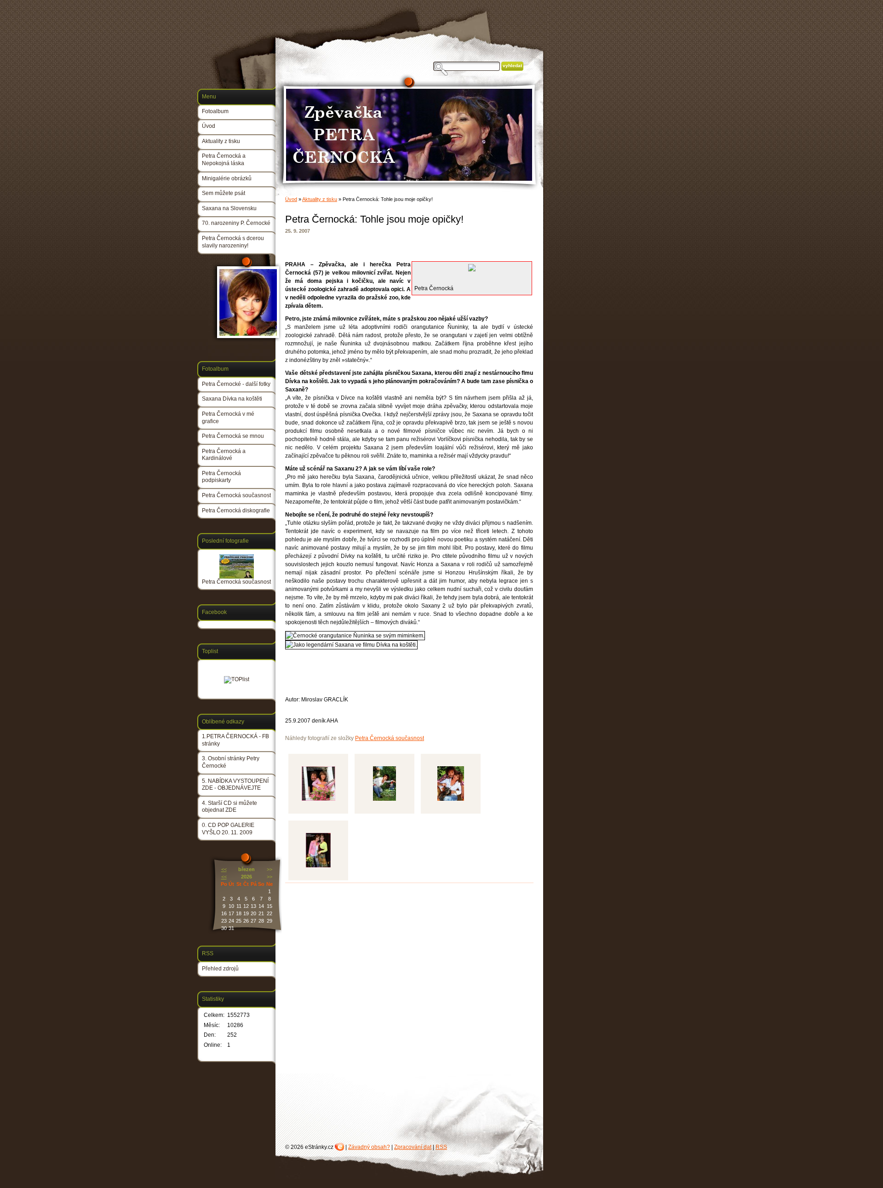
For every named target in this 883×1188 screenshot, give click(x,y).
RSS (441, 1147)
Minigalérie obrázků (227, 178)
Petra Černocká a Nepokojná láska (224, 159)
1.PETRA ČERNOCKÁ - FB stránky (235, 740)
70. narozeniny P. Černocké (236, 223)
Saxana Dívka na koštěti (232, 399)
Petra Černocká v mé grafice (228, 418)
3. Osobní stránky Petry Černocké (230, 762)
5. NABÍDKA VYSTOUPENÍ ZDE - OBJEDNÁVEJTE (235, 785)
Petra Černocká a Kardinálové (224, 455)
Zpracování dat (412, 1147)
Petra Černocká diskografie (236, 510)
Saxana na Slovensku (229, 208)
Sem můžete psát (223, 193)
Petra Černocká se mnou (233, 436)
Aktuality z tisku (319, 199)
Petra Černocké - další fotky (236, 384)
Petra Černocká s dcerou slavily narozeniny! (233, 242)
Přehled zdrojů (220, 968)
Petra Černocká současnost (389, 738)
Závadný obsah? (369, 1147)
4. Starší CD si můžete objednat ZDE (229, 807)
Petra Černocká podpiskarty (221, 477)
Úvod (291, 199)
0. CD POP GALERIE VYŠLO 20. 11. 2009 (228, 829)
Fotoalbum (215, 111)
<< (224, 869)
